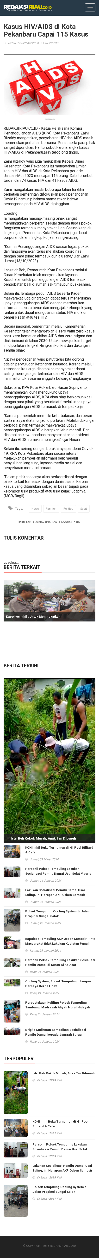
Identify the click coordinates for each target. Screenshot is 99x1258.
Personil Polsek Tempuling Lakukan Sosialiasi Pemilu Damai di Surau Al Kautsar (60, 962)
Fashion (51, 508)
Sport (83, 508)
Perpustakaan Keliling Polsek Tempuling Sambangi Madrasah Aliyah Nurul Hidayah (57, 1005)
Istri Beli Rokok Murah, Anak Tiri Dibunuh (43, 838)
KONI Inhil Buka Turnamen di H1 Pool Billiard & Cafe (59, 850)
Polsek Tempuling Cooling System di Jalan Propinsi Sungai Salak (57, 914)
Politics (68, 508)
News (35, 508)
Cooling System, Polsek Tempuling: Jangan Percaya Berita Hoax (58, 984)
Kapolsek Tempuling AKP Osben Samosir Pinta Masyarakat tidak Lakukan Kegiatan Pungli (60, 941)
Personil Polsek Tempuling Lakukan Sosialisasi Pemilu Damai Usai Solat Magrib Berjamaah (58, 873)
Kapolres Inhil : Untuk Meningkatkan (33, 616)
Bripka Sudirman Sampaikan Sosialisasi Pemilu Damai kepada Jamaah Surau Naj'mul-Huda (55, 1034)
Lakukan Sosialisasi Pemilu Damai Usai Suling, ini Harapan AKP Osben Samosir (55, 892)
